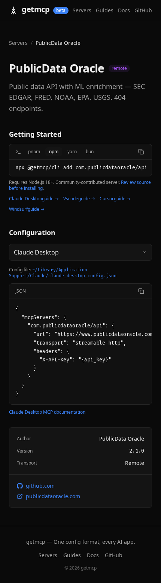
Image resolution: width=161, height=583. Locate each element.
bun (90, 151)
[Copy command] (141, 151)
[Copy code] (141, 291)
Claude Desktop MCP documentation (47, 412)
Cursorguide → (115, 199)
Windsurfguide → (27, 209)
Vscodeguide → (79, 199)
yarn (72, 151)
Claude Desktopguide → (34, 199)
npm (53, 151)
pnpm (34, 151)
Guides (104, 10)
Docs (124, 10)
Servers (82, 10)
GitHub (143, 10)
